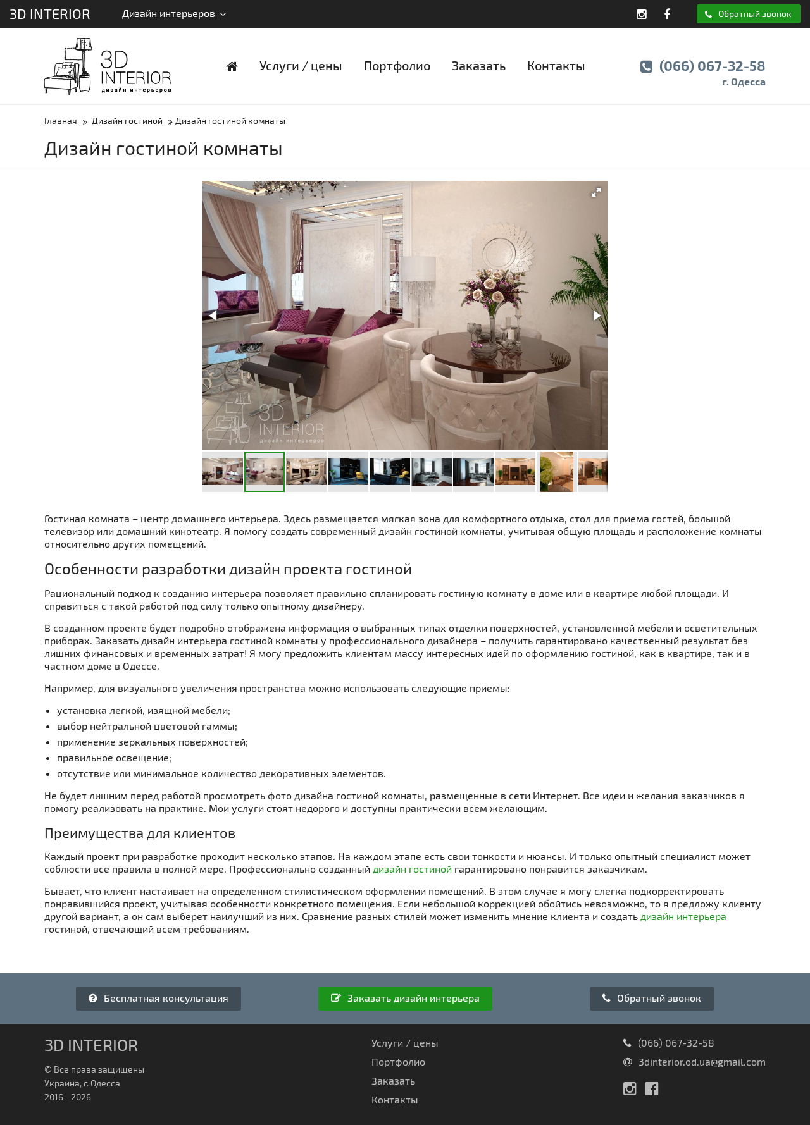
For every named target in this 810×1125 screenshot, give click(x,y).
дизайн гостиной (412, 869)
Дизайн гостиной (127, 120)
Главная (60, 120)
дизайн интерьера (683, 916)
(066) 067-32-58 (711, 72)
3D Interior (49, 13)
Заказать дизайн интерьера (412, 998)
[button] (596, 192)
